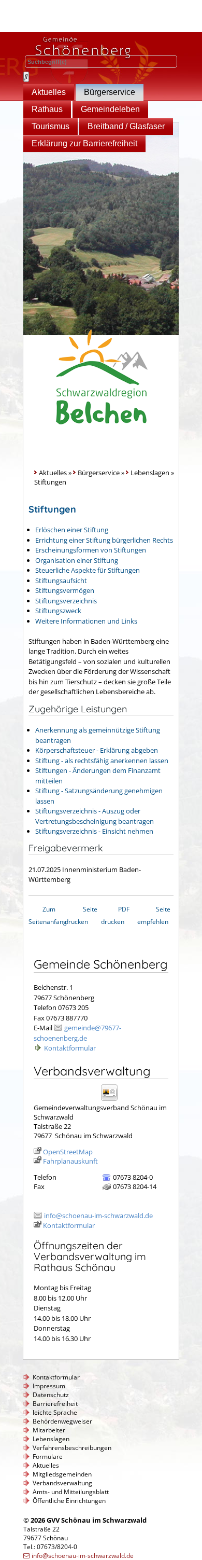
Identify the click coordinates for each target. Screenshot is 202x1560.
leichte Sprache (55, 1412)
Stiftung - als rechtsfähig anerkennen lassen (101, 760)
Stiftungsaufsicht (61, 580)
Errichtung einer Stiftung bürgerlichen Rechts (104, 540)
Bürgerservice (109, 92)
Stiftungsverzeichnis (66, 600)
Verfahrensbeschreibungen (72, 1447)
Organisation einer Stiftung (76, 560)
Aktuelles (49, 92)
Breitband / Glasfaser (126, 126)
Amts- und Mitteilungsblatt (71, 1491)
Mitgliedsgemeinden (62, 1474)
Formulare (48, 1456)
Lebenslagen (150, 472)
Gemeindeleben (110, 109)
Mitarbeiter (49, 1430)
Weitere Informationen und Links (86, 621)
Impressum (49, 1386)
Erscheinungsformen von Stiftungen (90, 550)
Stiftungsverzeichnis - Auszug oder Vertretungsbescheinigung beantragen (94, 816)
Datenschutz (51, 1394)
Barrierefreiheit (55, 1403)
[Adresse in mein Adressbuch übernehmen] (112, 1100)
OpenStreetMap (68, 1151)
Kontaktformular (70, 1048)
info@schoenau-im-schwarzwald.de (98, 1215)
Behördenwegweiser (62, 1421)
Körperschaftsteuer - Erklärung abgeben (96, 750)
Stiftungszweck (58, 610)
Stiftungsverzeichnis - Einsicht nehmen (94, 831)
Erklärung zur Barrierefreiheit (84, 143)
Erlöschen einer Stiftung (71, 529)
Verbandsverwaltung (62, 1483)
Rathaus (47, 109)
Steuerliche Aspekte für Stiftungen (87, 570)
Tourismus (50, 126)
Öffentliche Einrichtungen (69, 1500)
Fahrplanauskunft (70, 1161)
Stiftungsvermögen (64, 590)
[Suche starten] (26, 77)
